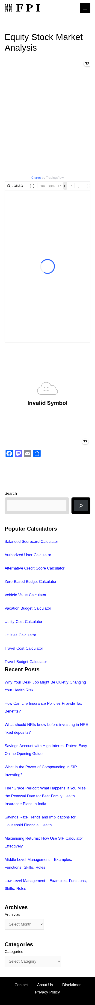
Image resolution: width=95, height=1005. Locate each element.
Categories (14, 951)
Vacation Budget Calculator (28, 608)
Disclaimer (71, 985)
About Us (45, 985)
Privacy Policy (47, 992)
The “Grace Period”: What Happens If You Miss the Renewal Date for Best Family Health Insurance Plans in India (45, 796)
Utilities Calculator (20, 635)
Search (11, 493)
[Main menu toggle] (85, 8)
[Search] (80, 505)
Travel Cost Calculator (24, 648)
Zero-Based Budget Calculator (30, 581)
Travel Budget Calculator (26, 662)
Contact (21, 985)
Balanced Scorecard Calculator (31, 541)
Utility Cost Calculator (23, 621)
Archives (12, 914)
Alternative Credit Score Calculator (35, 568)
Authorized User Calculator (28, 555)
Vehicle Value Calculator (25, 595)
